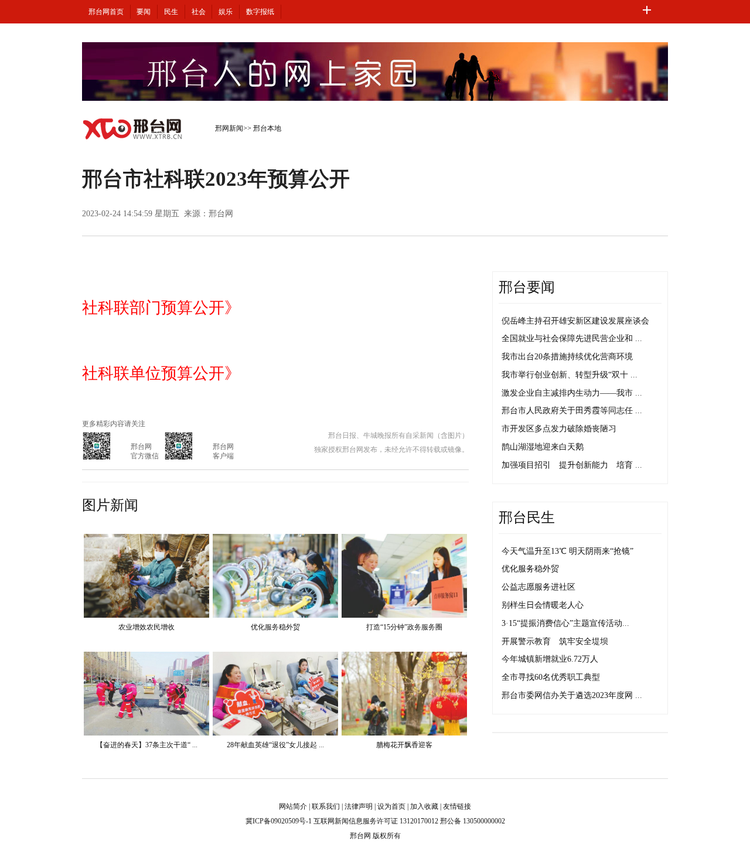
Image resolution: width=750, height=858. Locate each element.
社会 (199, 12)
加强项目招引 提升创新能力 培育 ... (572, 465)
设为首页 (391, 806)
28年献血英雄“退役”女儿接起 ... (275, 745)
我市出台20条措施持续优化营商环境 (567, 356)
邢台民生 (527, 517)
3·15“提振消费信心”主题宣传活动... (565, 623)
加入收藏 (424, 806)
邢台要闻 (527, 287)
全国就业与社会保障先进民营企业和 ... (572, 338)
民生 (171, 12)
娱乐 (226, 12)
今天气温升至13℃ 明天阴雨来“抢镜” (567, 551)
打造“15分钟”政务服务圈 (404, 627)
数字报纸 (260, 12)
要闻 (144, 12)
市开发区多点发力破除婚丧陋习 (559, 428)
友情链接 (457, 806)
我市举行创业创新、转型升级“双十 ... (570, 374)
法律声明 (359, 806)
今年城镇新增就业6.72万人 (550, 659)
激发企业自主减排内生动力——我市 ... (572, 393)
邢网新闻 (229, 128)
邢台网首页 (106, 12)
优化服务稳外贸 (275, 627)
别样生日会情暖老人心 (543, 605)
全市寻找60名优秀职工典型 (551, 677)
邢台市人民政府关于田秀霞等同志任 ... (572, 410)
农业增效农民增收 (146, 627)
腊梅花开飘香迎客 (404, 745)
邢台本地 (267, 128)
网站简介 (293, 806)
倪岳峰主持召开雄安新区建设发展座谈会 (575, 320)
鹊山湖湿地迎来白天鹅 (543, 446)
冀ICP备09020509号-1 (279, 821)
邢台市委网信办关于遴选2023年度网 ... (572, 695)
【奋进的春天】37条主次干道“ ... (146, 745)
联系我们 (326, 806)
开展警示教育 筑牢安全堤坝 (555, 641)
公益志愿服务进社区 (538, 587)
